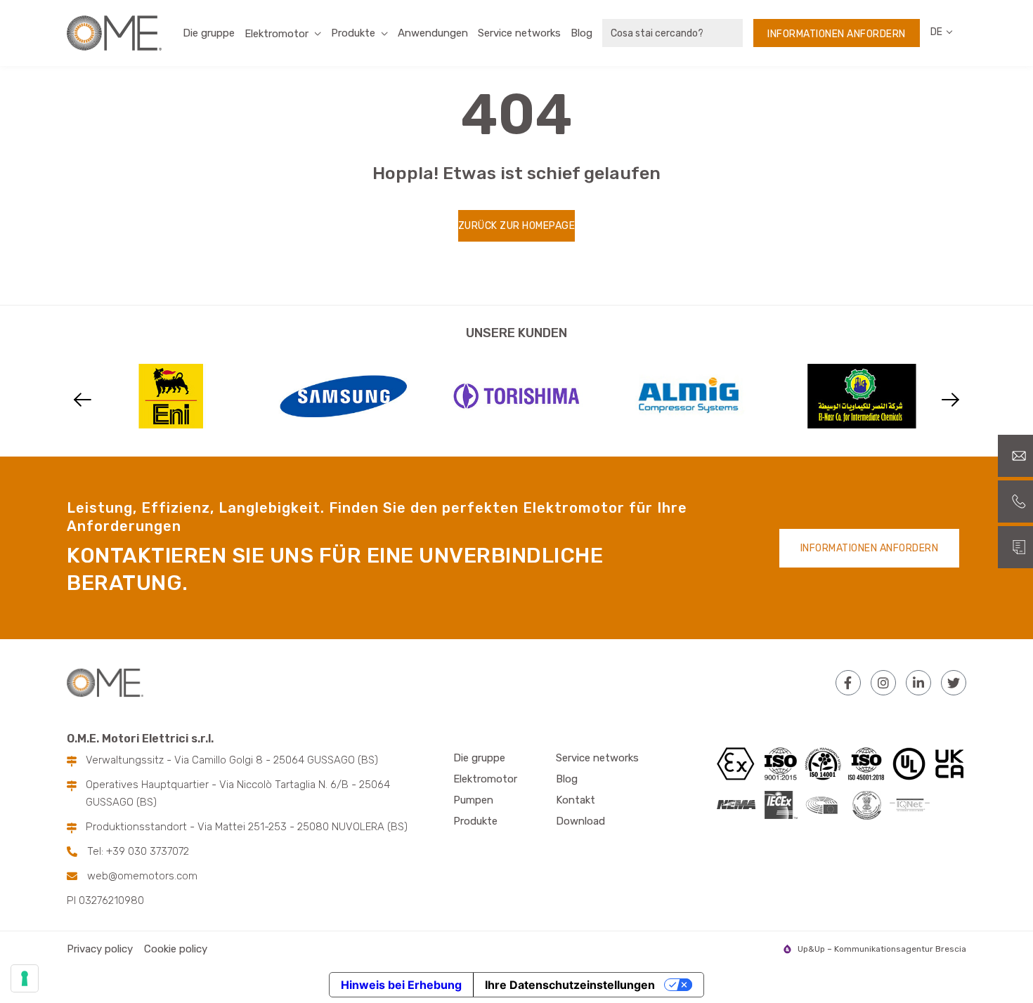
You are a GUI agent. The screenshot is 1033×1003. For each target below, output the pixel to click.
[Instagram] (883, 682)
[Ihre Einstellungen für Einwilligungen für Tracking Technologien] (24, 978)
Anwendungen (433, 33)
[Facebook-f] (848, 682)
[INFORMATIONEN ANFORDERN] (1015, 547)
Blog (581, 33)
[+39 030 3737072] (1015, 501)
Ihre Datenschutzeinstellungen (570, 985)
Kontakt (575, 800)
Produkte (353, 33)
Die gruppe (209, 33)
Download (580, 821)
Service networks (519, 33)
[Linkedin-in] (918, 682)
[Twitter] (953, 682)
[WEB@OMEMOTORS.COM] (1015, 456)
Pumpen (473, 800)
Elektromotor (485, 779)
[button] (82, 400)
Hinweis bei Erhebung (401, 985)
